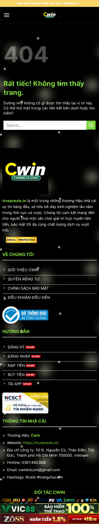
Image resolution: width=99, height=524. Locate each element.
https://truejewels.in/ (41, 442)
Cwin (35, 435)
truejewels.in (14, 200)
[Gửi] (91, 125)
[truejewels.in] (49, 15)
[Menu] (6, 15)
